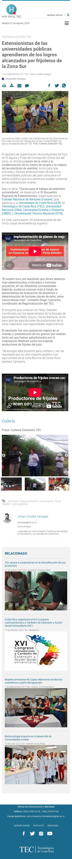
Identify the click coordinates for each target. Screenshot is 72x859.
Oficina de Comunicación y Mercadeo (36, 806)
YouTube (49, 833)
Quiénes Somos (55, 15)
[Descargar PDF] (13, 85)
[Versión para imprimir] (5, 85)
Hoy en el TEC (11, 11)
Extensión (13, 501)
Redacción (34, 630)
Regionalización (29, 501)
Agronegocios (20, 504)
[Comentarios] (28, 85)
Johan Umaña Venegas (40, 74)
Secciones (52, 825)
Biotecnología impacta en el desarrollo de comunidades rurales (28, 738)
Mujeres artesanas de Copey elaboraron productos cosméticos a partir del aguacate (34, 681)
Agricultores (46, 501)
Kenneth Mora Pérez (35, 743)
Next (66, 455)
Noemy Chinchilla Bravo (42, 687)
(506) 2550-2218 (31, 811)
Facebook (23, 833)
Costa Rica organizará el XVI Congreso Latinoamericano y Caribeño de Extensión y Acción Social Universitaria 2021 (33, 622)
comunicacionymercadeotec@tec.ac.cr (46, 816)
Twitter (32, 833)
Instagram (40, 833)
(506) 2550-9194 (50, 811)
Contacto (38, 825)
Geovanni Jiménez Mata (39, 570)
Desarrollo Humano (16, 78)
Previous (4, 455)
